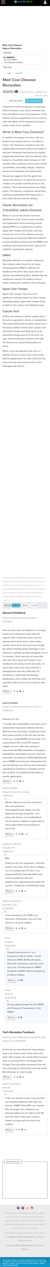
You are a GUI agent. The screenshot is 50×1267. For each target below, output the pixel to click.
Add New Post (15, 100)
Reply (7, 691)
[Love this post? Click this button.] (19, 691)
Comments (35, 100)
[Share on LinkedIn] (10, 92)
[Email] (13, 92)
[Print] (16, 92)
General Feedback (10, 60)
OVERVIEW (7, 53)
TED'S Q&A (7, 67)
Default (17, 605)
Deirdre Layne (26, 92)
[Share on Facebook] (4, 92)
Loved (35, 605)
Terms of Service (29, 1237)
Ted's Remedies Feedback (13, 63)
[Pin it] (7, 92)
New (26, 605)
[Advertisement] (25, 470)
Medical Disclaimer (15, 1237)
